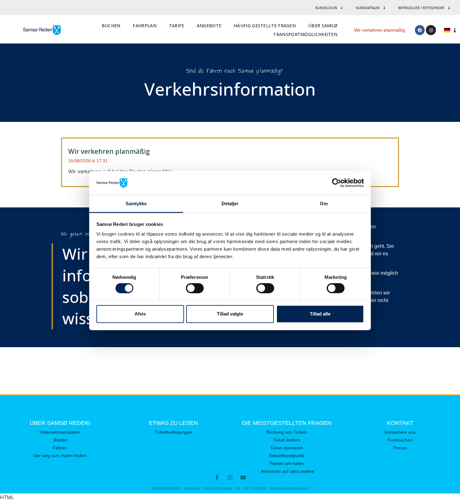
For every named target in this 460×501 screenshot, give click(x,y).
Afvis (140, 313)
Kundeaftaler (368, 8)
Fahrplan (144, 26)
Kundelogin (326, 8)
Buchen (111, 26)
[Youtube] (243, 477)
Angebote (209, 26)
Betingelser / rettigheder (421, 8)
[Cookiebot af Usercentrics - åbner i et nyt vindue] (336, 183)
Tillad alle (320, 313)
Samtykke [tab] (136, 203)
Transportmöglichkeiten (305, 34)
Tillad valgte (230, 313)
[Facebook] (420, 30)
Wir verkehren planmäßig (379, 30)
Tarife (176, 26)
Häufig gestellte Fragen (265, 26)
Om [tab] (324, 203)
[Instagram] (431, 30)
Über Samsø (322, 26)
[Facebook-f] (217, 477)
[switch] (195, 288)
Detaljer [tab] (230, 203)
